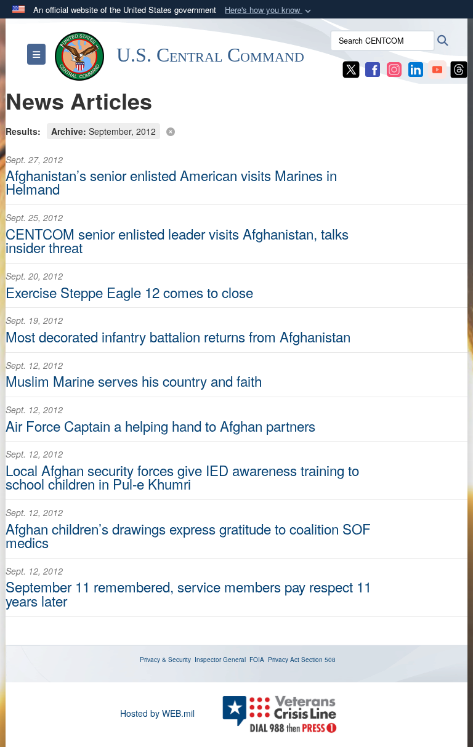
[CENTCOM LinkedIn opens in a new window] (416, 68)
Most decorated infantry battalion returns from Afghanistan (178, 336)
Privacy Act (283, 659)
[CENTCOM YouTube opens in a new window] (437, 68)
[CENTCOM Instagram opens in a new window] (394, 68)
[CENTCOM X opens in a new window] (351, 68)
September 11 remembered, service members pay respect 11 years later (188, 593)
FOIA (256, 659)
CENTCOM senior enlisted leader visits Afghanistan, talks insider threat (177, 240)
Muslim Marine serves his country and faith (134, 380)
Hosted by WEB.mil (157, 713)
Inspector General (220, 659)
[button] (269, 10)
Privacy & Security (165, 659)
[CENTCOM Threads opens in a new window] (459, 68)
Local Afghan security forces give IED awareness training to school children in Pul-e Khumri (182, 476)
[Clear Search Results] (236, 130)
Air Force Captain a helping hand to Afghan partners (160, 425)
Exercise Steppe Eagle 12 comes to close (129, 292)
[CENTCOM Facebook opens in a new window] (372, 68)
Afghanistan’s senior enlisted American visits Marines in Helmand (171, 181)
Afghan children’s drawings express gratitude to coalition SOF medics (188, 535)
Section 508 (318, 659)
